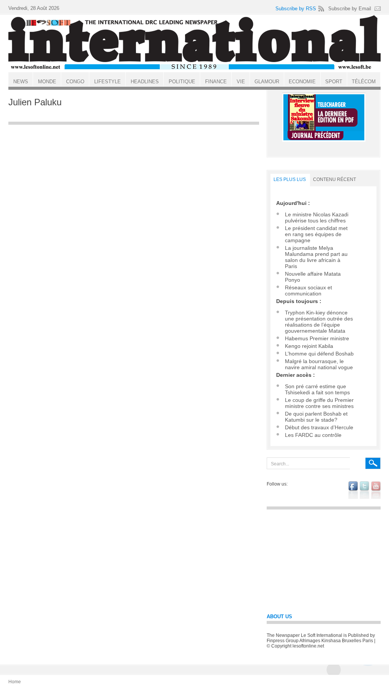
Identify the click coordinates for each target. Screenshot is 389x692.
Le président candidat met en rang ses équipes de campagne (316, 234)
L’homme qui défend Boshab (319, 354)
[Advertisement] (133, 182)
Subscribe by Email (349, 8)
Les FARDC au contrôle (313, 435)
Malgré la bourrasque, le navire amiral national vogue (319, 364)
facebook (353, 490)
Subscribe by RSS (295, 8)
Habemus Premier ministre (317, 338)
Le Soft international (194, 42)
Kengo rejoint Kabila (309, 346)
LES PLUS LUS (290, 179)
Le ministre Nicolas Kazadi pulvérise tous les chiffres (316, 217)
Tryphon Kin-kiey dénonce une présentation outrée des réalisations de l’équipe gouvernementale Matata (319, 321)
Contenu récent (334, 179)
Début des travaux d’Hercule (319, 427)
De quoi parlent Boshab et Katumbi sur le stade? (316, 417)
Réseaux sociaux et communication (308, 290)
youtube (376, 490)
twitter (364, 490)
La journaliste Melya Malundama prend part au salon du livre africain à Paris (316, 257)
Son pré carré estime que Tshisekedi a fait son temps (317, 389)
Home (14, 681)
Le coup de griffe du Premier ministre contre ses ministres (319, 403)
